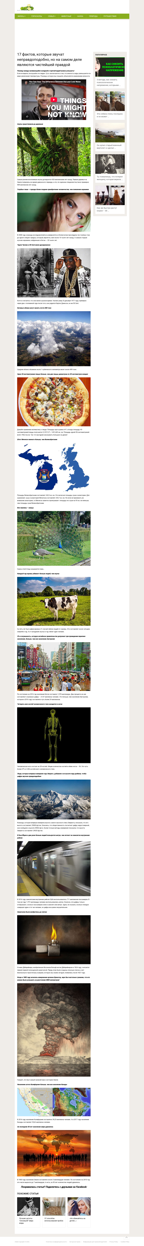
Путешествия (110, 16)
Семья (51, 16)
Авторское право (74, 1242)
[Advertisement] (72, 37)
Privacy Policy (113, 1242)
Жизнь (21, 16)
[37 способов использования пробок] (53, 1206)
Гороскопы (36, 16)
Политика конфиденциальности (56, 1242)
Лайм (16, 1242)
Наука (80, 16)
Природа (93, 16)
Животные (66, 16)
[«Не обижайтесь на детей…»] (79, 1206)
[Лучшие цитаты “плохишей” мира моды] (28, 1206)
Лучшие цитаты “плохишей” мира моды (26, 1220)
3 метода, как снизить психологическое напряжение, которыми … (108, 82)
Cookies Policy (125, 1242)
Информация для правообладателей (95, 1242)
